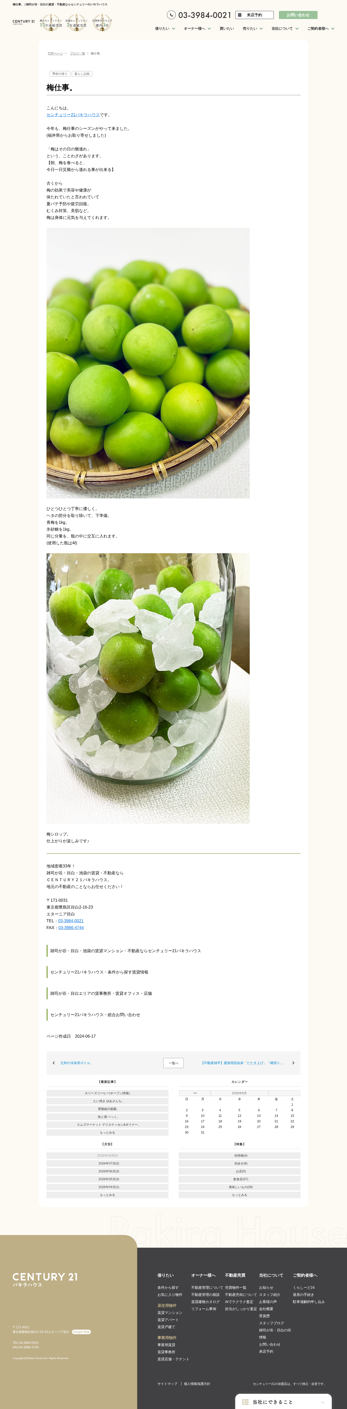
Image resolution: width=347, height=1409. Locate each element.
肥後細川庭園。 (108, 1109)
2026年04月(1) (109, 1187)
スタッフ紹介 (269, 1295)
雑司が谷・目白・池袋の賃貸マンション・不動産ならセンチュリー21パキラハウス (125, 951)
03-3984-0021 (71, 921)
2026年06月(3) (109, 1171)
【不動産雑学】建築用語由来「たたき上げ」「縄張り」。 (244, 1063)
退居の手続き (303, 1295)
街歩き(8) (240, 1163)
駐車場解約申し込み (309, 1302)
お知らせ (266, 1287)
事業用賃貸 (166, 1345)
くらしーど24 (304, 1287)
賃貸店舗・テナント (173, 1359)
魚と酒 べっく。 (109, 1117)
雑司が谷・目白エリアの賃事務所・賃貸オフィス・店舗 (101, 993)
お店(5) (241, 1171)
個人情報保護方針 (197, 1384)
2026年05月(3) (109, 1179)
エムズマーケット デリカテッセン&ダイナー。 (109, 1124)
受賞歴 (264, 1316)
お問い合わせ (298, 15)
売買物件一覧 (235, 1287)
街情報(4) (240, 1155)
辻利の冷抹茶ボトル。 (76, 1063)
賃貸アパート (168, 1320)
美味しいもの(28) (241, 1187)
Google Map (81, 1332)
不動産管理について (207, 1287)
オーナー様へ (203, 1275)
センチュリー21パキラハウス (73, 115)
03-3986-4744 (71, 928)
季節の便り (60, 74)
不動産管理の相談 (205, 1295)
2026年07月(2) (109, 1163)
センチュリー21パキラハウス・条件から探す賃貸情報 (99, 972)
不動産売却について (241, 1295)
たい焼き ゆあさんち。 (108, 1101)
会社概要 (266, 1309)
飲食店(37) (240, 1179)
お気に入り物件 (169, 1295)
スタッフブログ (271, 1323)
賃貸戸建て (166, 1327)
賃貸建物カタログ (205, 1302)
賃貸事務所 (166, 1352)
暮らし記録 (82, 74)
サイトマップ (167, 1384)
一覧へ (174, 1063)
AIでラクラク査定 (239, 1302)
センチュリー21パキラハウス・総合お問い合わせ (95, 1015)
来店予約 (254, 15)
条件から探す (168, 1287)
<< (195, 1093)
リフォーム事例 (203, 1309)
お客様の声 (268, 1302)
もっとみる (107, 1132)
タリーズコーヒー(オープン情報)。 (109, 1093)
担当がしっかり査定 (241, 1309)
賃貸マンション (169, 1313)
